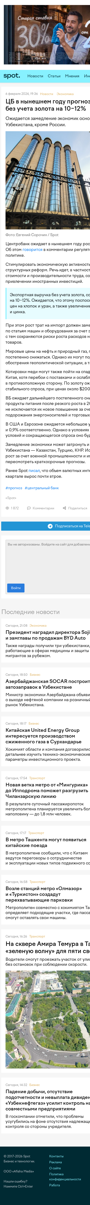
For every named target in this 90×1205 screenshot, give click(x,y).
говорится (32, 249)
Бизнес (35, 674)
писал (34, 470)
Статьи (54, 76)
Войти (16, 588)
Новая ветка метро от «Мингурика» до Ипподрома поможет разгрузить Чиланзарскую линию (47, 790)
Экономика (38, 625)
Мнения (72, 76)
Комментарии (43, 508)
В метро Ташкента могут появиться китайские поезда (46, 842)
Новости (35, 76)
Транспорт (37, 778)
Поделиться (77, 508)
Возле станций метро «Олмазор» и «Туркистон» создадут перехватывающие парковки (44, 894)
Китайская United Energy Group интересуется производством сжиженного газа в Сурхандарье (44, 736)
